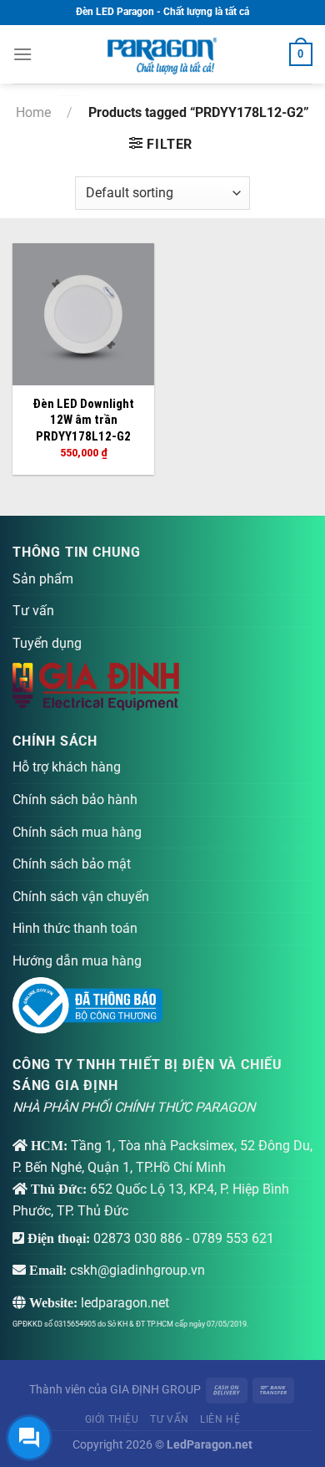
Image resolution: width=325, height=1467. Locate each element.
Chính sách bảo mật (71, 864)
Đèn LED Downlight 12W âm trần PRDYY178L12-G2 (83, 420)
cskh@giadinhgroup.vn (137, 1270)
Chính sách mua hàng (77, 832)
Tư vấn (33, 611)
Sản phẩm (42, 579)
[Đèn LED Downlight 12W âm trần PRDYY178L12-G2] (83, 314)
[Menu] (22, 53)
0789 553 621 (233, 1238)
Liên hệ (220, 1419)
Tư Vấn (169, 1419)
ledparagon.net (125, 1303)
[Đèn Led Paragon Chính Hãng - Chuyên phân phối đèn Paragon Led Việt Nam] (162, 54)
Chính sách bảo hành (75, 799)
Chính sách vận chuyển (80, 896)
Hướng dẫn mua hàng (77, 961)
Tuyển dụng (47, 643)
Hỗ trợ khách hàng (66, 767)
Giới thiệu (112, 1419)
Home (33, 112)
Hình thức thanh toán (75, 928)
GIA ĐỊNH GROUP (155, 1390)
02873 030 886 (137, 1238)
